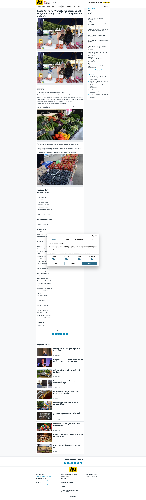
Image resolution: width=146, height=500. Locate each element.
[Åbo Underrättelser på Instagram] (71, 463)
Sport (48, 6)
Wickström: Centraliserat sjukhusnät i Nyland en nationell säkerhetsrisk (98, 54)
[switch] (66, 259)
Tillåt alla (89, 263)
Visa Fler (98, 70)
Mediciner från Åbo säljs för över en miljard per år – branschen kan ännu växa (98, 31)
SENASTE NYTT (91, 8)
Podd (89, 38)
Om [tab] (92, 239)
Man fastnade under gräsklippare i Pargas (98, 86)
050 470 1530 (39, 484)
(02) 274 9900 (39, 476)
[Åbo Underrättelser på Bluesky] (68, 463)
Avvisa (56, 263)
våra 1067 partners (55, 244)
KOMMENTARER (41, 340)
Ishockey (90, 21)
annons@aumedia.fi (48, 480)
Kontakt (100, 2)
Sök (74, 6)
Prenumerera (106, 2)
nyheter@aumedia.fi (48, 484)
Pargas (89, 34)
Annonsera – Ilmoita (92, 2)
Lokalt (38, 6)
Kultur (52, 6)
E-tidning (68, 6)
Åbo (89, 10)
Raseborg (90, 16)
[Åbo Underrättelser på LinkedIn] (78, 463)
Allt (63, 6)
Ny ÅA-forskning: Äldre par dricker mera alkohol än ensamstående (97, 48)
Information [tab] (66, 239)
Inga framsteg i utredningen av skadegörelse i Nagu (97, 91)
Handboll (90, 57)
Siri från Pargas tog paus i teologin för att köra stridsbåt (99, 78)
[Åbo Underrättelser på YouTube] (75, 463)
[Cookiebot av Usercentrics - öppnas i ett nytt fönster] (92, 236)
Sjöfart (43, 6)
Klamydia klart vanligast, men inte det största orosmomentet (99, 96)
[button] (106, 6)
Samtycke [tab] (54, 239)
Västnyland (91, 51)
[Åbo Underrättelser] (73, 469)
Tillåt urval (73, 263)
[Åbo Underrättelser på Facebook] (65, 463)
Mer (78, 6)
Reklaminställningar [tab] (79, 239)
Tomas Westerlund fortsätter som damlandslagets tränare (96, 60)
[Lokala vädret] (54, 2)
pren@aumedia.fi (47, 476)
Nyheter (90, 45)
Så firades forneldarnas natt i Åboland (99, 82)
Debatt (58, 6)
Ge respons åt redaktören (42, 323)
